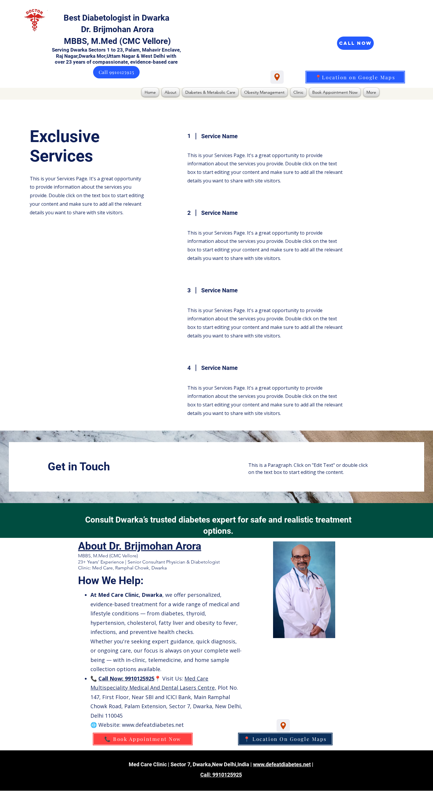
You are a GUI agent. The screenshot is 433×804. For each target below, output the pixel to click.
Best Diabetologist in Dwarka (117, 18)
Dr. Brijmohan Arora (117, 29)
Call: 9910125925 (221, 775)
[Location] (277, 77)
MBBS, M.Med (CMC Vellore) (117, 41)
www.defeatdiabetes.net (282, 764)
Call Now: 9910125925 (126, 678)
